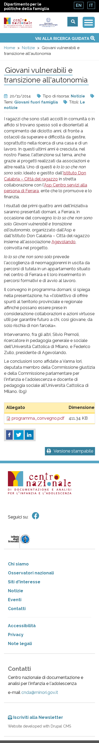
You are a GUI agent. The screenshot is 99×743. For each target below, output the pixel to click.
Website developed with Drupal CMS (39, 726)
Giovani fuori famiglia (36, 102)
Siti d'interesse (24, 581)
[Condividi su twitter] (18, 435)
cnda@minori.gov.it (39, 692)
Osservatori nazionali (31, 572)
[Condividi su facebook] (9, 435)
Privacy (15, 634)
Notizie (28, 47)
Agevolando (63, 241)
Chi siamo (18, 564)
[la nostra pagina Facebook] (35, 516)
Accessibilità (22, 625)
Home (9, 47)
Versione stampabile (73, 451)
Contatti (17, 608)
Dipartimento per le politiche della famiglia (26, 6)
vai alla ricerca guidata (62, 38)
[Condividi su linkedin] (29, 435)
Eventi (14, 599)
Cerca (72, 22)
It (91, 5)
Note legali (20, 643)
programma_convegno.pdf (38, 418)
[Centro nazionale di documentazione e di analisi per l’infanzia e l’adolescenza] (18, 23)
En (79, 5)
